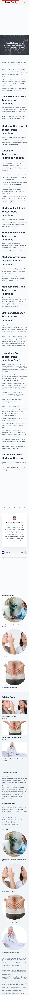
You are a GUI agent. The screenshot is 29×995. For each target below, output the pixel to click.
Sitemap (4, 960)
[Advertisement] (14, 19)
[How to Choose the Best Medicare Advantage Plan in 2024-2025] (14, 609)
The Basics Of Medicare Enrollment (11, 823)
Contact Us (9, 960)
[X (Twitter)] (9, 507)
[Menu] (26, 2)
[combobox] (13, 558)
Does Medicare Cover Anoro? (8, 656)
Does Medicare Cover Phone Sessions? (12, 759)
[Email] (24, 507)
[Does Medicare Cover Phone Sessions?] (14, 749)
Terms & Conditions (12, 959)
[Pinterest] (14, 507)
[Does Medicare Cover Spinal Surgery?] (14, 672)
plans (14, 268)
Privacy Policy (20, 959)
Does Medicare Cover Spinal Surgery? (10, 687)
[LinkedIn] (19, 507)
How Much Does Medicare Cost (10, 824)
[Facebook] (4, 507)
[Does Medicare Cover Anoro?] (14, 642)
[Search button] (26, 559)
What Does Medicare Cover (9, 817)
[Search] (24, 2)
